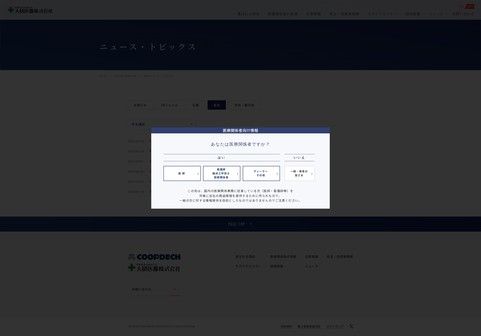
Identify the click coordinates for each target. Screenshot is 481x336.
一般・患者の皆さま (299, 173)
